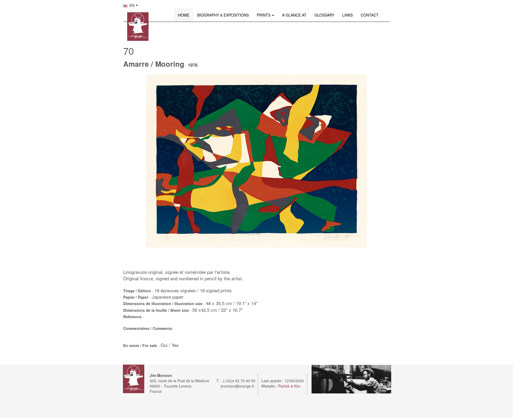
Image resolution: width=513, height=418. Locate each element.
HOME (183, 15)
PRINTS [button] (264, 15)
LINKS (347, 15)
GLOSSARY (324, 15)
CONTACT (370, 15)
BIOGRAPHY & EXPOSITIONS (223, 15)
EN (131, 5)
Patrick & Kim (289, 386)
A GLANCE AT (294, 15)
